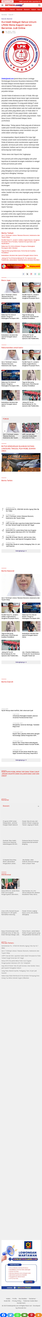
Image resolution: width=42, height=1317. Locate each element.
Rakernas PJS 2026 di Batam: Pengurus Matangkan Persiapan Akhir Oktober (18, 247)
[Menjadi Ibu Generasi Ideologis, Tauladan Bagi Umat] (18, 1264)
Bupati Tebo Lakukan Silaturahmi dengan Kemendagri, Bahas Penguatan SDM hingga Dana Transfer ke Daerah (26, 1280)
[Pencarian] (39, 5)
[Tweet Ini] (27, 274)
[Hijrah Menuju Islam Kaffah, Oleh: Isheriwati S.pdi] (21, 1171)
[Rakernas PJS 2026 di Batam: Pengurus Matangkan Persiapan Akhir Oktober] (10, 308)
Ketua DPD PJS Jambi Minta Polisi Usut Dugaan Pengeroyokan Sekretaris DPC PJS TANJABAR (30, 436)
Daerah (3, 19)
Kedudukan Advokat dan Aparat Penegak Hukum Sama (19, 255)
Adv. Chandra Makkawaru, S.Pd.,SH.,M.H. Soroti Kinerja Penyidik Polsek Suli (31, 928)
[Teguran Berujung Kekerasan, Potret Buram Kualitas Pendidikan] (31, 308)
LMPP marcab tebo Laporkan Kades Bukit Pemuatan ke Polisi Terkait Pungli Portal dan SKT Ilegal (11, 436)
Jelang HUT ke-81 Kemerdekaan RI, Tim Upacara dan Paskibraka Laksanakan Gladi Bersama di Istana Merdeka (20, 259)
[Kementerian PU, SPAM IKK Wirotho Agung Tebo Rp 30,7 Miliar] (21, 494)
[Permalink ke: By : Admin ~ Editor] (3, 32)
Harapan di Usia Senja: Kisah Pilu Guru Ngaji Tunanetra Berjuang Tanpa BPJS (25, 1303)
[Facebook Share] (23, 274)
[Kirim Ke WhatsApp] (39, 274)
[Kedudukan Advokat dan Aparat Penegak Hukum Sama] (10, 328)
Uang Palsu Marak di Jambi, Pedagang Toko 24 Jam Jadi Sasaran (23, 545)
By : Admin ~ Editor (10, 31)
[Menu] (2, 5)
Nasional (9, 19)
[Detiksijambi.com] (14, 5)
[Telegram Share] (35, 274)
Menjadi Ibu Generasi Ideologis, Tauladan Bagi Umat (26, 1269)
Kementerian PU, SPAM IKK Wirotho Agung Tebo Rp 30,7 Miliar (22, 510)
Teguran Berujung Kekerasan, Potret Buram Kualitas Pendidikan (18, 252)
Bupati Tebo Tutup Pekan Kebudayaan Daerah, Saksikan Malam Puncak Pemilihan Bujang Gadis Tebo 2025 (27, 1291)
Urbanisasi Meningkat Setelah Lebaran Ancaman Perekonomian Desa (25, 1259)
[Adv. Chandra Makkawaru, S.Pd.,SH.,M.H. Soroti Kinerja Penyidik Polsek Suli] (31, 851)
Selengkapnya (20, 551)
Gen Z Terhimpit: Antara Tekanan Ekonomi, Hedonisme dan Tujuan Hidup (20, 236)
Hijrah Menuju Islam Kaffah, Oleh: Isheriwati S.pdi (17, 1249)
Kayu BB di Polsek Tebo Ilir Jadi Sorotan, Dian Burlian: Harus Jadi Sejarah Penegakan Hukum (21, 538)
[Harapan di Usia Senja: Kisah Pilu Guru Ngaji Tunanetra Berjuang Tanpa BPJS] (21, 1298)
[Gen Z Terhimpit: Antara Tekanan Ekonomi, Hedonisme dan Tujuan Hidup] (10, 287)
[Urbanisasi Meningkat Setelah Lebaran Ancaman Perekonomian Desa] (21, 1254)
